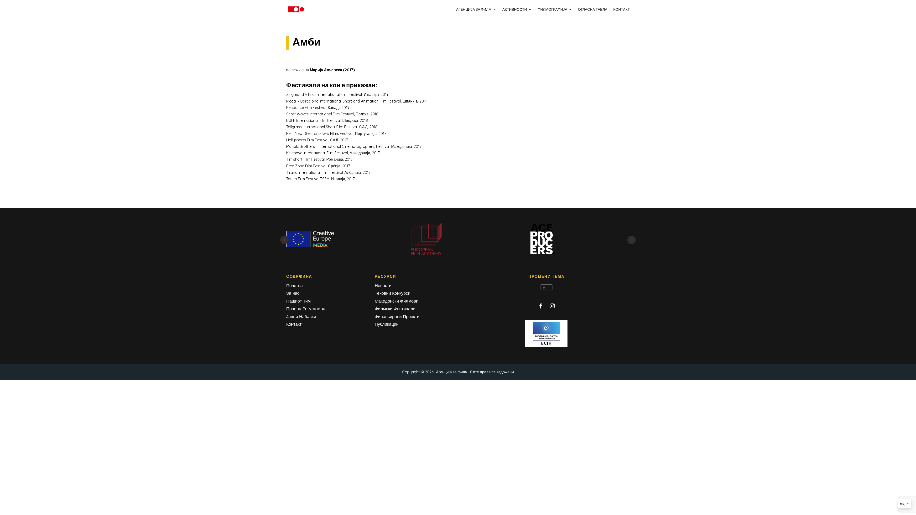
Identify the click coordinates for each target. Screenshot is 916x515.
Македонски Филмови (396, 301)
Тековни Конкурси (392, 293)
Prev (284, 240)
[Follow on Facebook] (541, 306)
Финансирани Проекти (397, 316)
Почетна (294, 285)
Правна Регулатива (305, 308)
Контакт (294, 324)
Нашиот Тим (298, 301)
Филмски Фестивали (395, 308)
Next (631, 240)
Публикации (387, 324)
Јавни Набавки (301, 316)
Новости (383, 285)
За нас (292, 293)
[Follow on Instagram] (552, 306)
